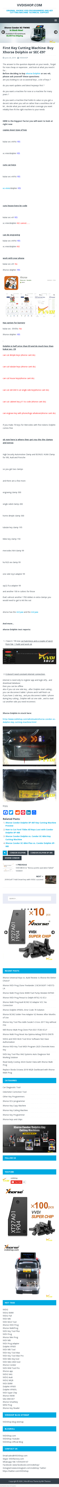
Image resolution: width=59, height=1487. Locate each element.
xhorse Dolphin (33, 73)
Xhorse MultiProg (10, 1328)
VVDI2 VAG (7, 1374)
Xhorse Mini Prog (10, 1337)
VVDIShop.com (9, 1435)
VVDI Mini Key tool (11, 1359)
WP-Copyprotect (13, 1485)
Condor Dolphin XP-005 (41, 853)
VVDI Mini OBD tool (11, 1362)
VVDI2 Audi (7, 1377)
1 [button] (22, 909)
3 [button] (28, 909)
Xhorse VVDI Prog (11, 1325)
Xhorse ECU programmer (14, 1101)
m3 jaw (19, 612)
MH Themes (45, 1481)
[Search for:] (29, 898)
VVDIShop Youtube (11, 1438)
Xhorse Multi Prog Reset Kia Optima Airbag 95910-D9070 (28, 1034)
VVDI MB (7, 1318)
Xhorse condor (12, 858)
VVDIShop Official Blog (13, 1442)
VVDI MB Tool (9, 1349)
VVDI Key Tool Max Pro (13, 1355)
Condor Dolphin (18, 853)
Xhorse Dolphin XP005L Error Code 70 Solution (23, 1010)
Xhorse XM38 (9, 1395)
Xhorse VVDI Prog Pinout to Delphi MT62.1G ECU (24, 997)
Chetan (8, 1485)
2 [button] (25, 909)
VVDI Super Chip (10, 1392)
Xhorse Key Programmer (14, 1114)
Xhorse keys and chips (12, 1119)
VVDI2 (5, 1309)
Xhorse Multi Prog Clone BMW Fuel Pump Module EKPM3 (28, 993)
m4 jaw (34, 612)
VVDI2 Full (7, 1315)
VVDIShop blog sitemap (13, 1421)
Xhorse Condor (9, 1365)
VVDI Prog (7, 1334)
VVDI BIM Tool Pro (11, 1368)
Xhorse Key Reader (11, 1408)
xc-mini (6, 188)
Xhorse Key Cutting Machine (15, 1110)
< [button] (3, 32)
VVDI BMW (7, 1383)
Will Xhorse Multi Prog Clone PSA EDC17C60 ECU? (25, 1029)
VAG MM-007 (9, 1399)
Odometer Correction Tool (14, 1092)
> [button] (56, 32)
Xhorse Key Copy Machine (14, 1105)
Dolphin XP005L (10, 1389)
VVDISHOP (23, 57)
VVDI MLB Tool (9, 1322)
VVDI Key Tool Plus (11, 1331)
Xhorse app (8, 1371)
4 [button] (31, 909)
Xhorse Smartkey (10, 1402)
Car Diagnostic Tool (11, 1087)
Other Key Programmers (14, 1096)
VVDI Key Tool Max (11, 1352)
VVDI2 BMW (8, 1312)
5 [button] (34, 909)
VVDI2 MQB (8, 1380)
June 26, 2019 (10, 57)
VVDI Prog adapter (11, 1343)
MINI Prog (7, 1405)
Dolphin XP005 (9, 1346)
